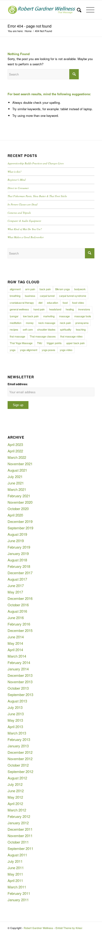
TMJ (39, 343)
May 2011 (15, 874)
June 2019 (16, 540)
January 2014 (18, 668)
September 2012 (20, 771)
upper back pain (75, 343)
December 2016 (20, 598)
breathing (15, 296)
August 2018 (17, 559)
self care (28, 329)
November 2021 (20, 463)
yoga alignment (28, 350)
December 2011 (20, 829)
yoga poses (48, 350)
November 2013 (20, 681)
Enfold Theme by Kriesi (69, 928)
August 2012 (17, 777)
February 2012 (19, 816)
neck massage (46, 323)
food (65, 302)
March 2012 (17, 809)
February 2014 (19, 662)
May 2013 (15, 720)
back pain (45, 289)
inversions (84, 309)
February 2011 (19, 893)
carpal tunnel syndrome (72, 296)
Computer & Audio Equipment (24, 221)
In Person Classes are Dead (22, 204)
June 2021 (16, 482)
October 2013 (18, 688)
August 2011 (17, 854)
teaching (81, 329)
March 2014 (17, 656)
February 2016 (19, 623)
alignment (15, 289)
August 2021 (17, 470)
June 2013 (16, 713)
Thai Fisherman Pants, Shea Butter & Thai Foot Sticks (37, 196)
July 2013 (15, 707)
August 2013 (17, 700)
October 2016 (18, 604)
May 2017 (15, 591)
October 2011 (18, 841)
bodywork (80, 289)
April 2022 (15, 450)
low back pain (31, 316)
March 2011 (17, 886)
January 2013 (18, 745)
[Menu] (87, 9)
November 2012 (20, 758)
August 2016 (17, 611)
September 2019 (20, 527)
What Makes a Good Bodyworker (26, 237)
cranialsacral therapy (22, 302)
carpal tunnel (47, 296)
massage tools (82, 316)
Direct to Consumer (18, 188)
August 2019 (17, 534)
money (30, 323)
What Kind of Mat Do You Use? (25, 229)
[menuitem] (76, 9)
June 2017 (16, 585)
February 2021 (19, 495)
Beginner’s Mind (17, 179)
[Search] (76, 9)
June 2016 (16, 617)
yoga (12, 350)
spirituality (65, 329)
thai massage (17, 336)
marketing (49, 316)
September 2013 (20, 694)
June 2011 (16, 867)
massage (64, 316)
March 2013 (17, 732)
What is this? (15, 171)
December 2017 (20, 572)
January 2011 (18, 899)
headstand (55, 309)
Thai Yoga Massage (21, 343)
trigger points (54, 343)
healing (70, 309)
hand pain (39, 309)
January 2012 (18, 822)
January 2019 (18, 553)
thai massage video (71, 336)
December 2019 (20, 521)
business (30, 296)
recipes (14, 329)
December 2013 (20, 675)
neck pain (65, 323)
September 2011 (20, 848)
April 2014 (15, 649)
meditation (15, 323)
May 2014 (15, 643)
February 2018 (19, 566)
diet (40, 302)
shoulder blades (46, 329)
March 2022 (17, 457)
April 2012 (15, 803)
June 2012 (16, 790)
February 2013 (19, 739)
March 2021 (17, 489)
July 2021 (15, 476)
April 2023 (15, 444)
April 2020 (15, 514)
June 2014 (16, 636)
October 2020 (18, 508)
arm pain (30, 289)
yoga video (66, 350)
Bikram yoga (62, 289)
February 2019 (19, 547)
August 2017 (17, 579)
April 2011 (15, 880)
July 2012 (15, 784)
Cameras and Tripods (19, 212)
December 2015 (20, 630)
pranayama (81, 323)
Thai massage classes (43, 336)
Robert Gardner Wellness (38, 928)
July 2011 (15, 861)
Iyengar (14, 316)
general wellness (19, 309)
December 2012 (20, 752)
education (52, 302)
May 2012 (15, 797)
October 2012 (18, 765)
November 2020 (20, 502)
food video (78, 302)
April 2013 (15, 726)
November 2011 (20, 835)
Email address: (18, 384)
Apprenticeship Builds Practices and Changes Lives (36, 163)
